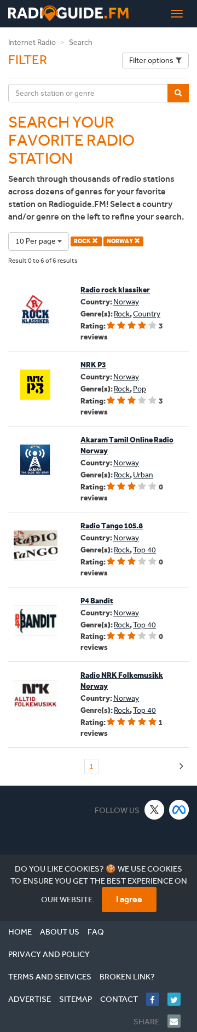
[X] (154, 809)
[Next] (181, 767)
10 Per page (36, 241)
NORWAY (120, 241)
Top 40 (144, 550)
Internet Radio (32, 42)
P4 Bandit (96, 601)
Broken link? (127, 977)
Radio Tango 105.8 (111, 526)
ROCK (83, 241)
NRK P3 (93, 365)
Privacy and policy (49, 954)
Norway (126, 302)
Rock (122, 314)
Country (146, 314)
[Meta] (179, 809)
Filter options (151, 60)
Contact (119, 999)
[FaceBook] (156, 999)
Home (20, 932)
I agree (129, 899)
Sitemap (75, 999)
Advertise (29, 999)
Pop (139, 389)
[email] (178, 1021)
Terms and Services (49, 977)
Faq (96, 932)
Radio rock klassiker (115, 290)
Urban (143, 475)
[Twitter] (178, 999)
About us (59, 932)
